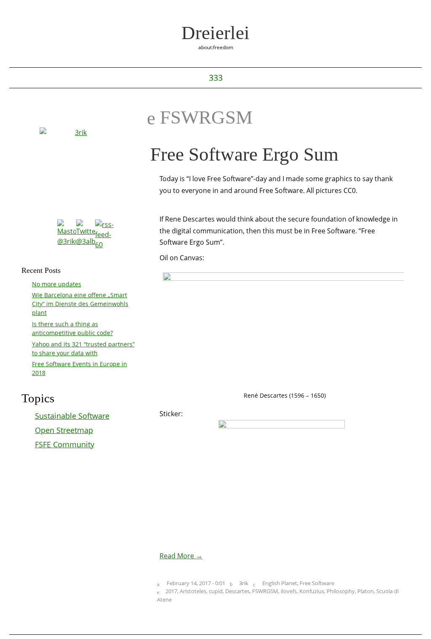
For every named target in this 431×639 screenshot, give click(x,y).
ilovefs (289, 591)
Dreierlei (215, 32)
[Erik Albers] (79, 166)
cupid (216, 591)
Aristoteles (193, 591)
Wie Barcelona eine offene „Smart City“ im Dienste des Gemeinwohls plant (80, 304)
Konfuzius (311, 591)
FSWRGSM (265, 591)
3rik (243, 583)
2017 (171, 591)
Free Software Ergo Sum (244, 154)
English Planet (279, 583)
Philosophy (341, 591)
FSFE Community (64, 444)
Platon (365, 591)
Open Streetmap (64, 430)
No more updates (56, 284)
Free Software (317, 583)
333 (216, 78)
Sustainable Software (72, 416)
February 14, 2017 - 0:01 (196, 583)
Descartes (237, 591)
